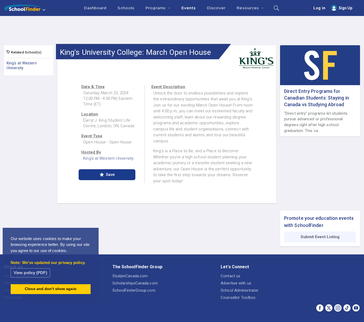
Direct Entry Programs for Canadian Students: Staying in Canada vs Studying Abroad (316, 97)
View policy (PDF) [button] (30, 272)
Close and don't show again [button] (50, 289)
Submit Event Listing (320, 236)
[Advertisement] (182, 31)
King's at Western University (22, 65)
